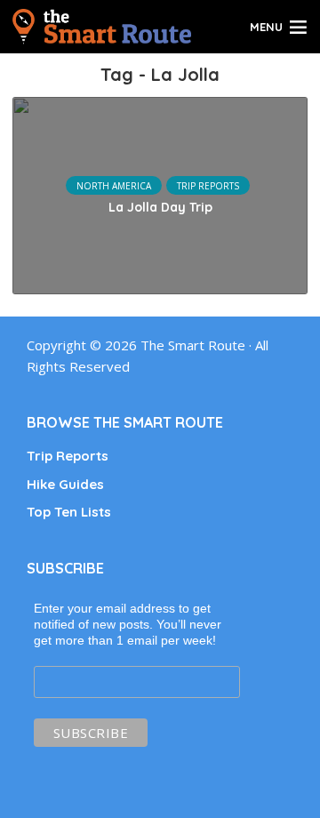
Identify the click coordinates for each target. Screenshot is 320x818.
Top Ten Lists (69, 511)
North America (113, 186)
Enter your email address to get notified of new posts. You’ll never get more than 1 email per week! (127, 624)
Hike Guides (65, 484)
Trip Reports (208, 186)
